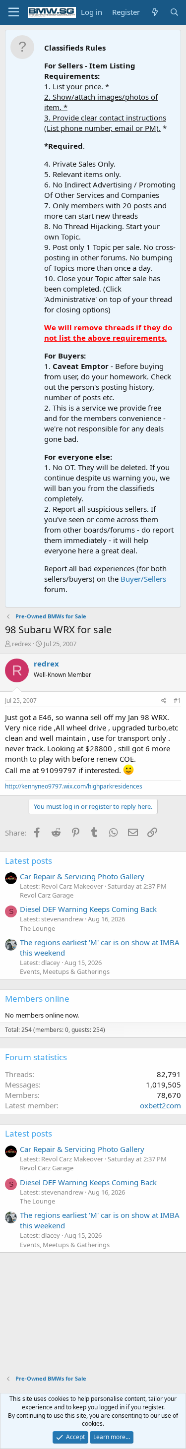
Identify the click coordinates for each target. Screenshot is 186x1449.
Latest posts (28, 860)
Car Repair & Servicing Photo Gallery (82, 876)
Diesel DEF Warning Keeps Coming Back (88, 909)
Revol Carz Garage (46, 895)
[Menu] (13, 12)
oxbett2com (160, 1105)
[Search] (174, 12)
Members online (37, 998)
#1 (177, 700)
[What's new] (154, 12)
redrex (21, 643)
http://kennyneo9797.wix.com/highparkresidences (73, 786)
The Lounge (37, 928)
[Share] (164, 701)
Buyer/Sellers (143, 579)
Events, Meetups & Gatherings (65, 971)
